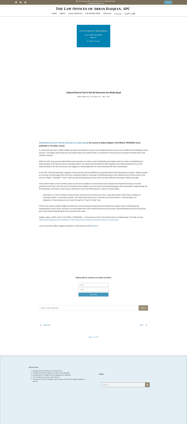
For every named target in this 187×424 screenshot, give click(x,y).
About (63, 13)
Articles (107, 13)
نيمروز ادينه (118, 13)
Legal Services (75, 13)
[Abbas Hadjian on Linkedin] (16, 2)
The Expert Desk (92, 13)
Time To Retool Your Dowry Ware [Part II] (46, 377)
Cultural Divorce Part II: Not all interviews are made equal (62, 143)
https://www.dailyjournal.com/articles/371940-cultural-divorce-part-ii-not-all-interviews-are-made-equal (78, 220)
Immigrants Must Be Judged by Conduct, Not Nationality (51, 373)
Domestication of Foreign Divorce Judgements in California (52, 375)
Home (54, 13)
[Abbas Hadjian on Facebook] (21, 2)
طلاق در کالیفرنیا (129, 13)
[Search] (147, 384)
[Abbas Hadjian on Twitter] (25, 2)
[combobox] (88, 308)
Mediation (95, 226)
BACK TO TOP (93, 337)
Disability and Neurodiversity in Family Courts (47, 371)
